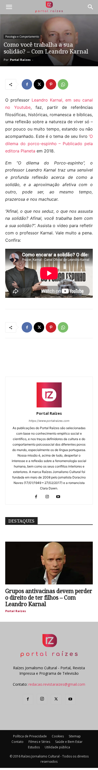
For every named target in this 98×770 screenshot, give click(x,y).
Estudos (34, 747)
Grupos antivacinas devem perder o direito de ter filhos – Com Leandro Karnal (48, 597)
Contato (17, 741)
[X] (39, 84)
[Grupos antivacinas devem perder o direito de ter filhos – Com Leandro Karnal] (49, 563)
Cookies (58, 736)
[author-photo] (49, 406)
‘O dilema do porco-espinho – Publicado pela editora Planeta (49, 143)
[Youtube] (60, 497)
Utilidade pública (57, 747)
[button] (9, 7)
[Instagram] (49, 497)
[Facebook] (27, 84)
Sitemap (75, 736)
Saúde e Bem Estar (69, 741)
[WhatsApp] (63, 84)
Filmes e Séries (39, 741)
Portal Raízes (20, 60)
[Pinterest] (51, 84)
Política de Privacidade (30, 736)
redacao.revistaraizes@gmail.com (56, 684)
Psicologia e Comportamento (22, 36)
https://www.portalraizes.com (49, 421)
